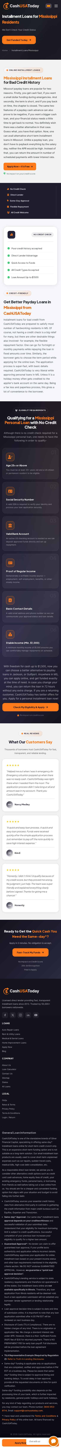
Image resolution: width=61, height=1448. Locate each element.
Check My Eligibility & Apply (29, 707)
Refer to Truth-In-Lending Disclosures (26, 1359)
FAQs (4, 1100)
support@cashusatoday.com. (28, 1410)
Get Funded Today (17, 39)
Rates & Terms (8, 1104)
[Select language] (49, 6)
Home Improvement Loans (14, 1042)
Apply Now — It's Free (18, 166)
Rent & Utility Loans (11, 1034)
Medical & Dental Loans (13, 1038)
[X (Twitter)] (13, 1015)
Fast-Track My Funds (28, 952)
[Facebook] (5, 1015)
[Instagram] (20, 1015)
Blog (4, 1051)
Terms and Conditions (45, 1416)
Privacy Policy (8, 1109)
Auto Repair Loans (10, 1030)
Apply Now (7, 1047)
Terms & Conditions (11, 1113)
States (5, 1082)
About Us (6, 1065)
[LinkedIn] (28, 1015)
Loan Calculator (9, 1069)
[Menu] (56, 6)
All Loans (6, 1086)
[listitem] (30, 463)
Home (5, 50)
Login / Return (8, 1117)
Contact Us (7, 1073)
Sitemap (5, 1078)
